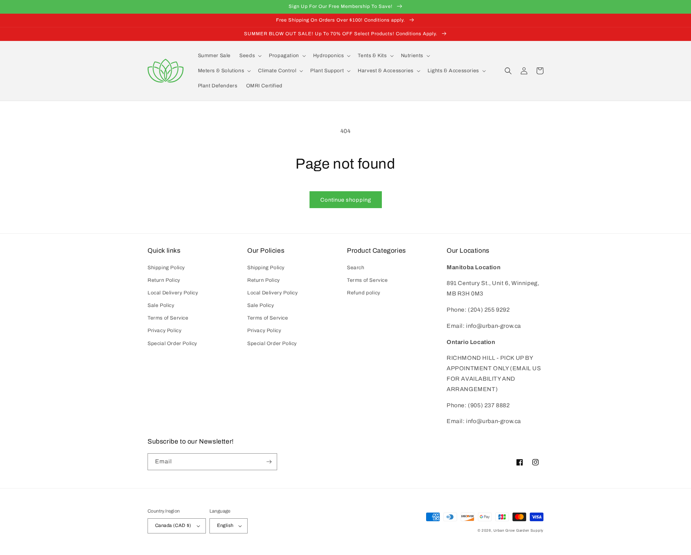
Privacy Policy (164, 330)
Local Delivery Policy (173, 292)
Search (356, 267)
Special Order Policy (172, 343)
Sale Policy (161, 305)
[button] (250, 55)
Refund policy (363, 292)
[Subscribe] (269, 461)
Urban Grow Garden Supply (518, 530)
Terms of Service (168, 318)
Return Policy (164, 280)
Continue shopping (345, 200)
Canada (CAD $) (173, 525)
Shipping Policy (166, 267)
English (225, 525)
